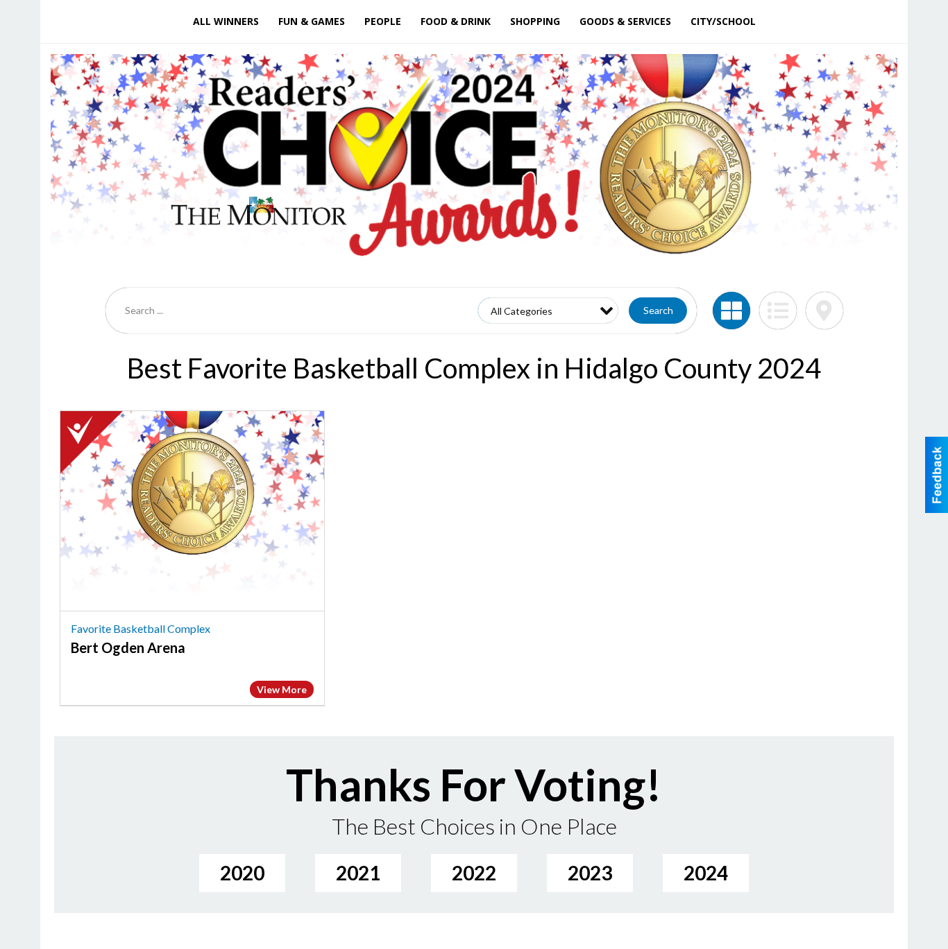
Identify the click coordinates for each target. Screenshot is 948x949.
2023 (590, 873)
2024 (706, 873)
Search (658, 310)
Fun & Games (311, 21)
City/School (723, 21)
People (382, 21)
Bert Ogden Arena (128, 647)
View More (282, 689)
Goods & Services (625, 21)
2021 (358, 873)
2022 (474, 873)
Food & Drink (456, 21)
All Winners (226, 21)
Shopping (535, 21)
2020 (242, 873)
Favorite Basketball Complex (140, 628)
